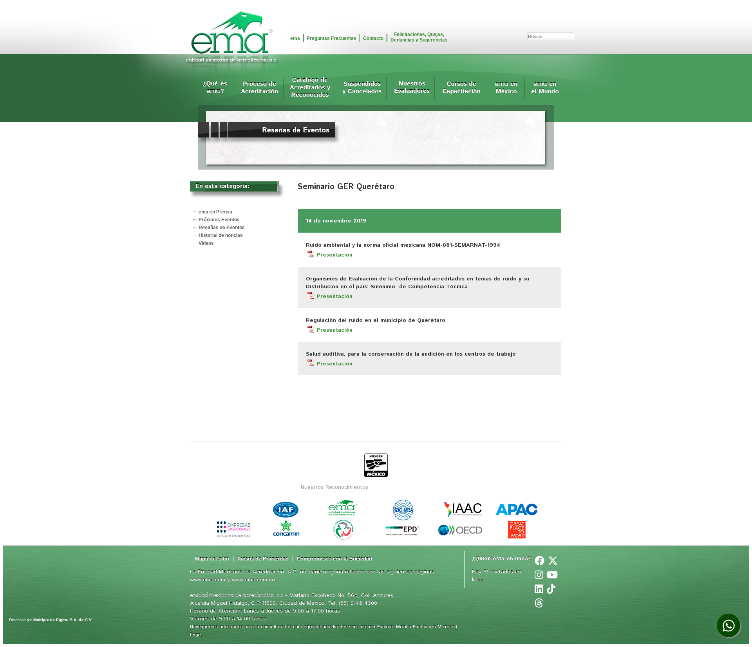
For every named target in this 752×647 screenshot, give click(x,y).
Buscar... (551, 29)
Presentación (334, 254)
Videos (206, 243)
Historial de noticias (221, 235)
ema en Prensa (215, 212)
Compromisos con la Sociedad (334, 559)
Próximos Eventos (219, 219)
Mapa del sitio (212, 559)
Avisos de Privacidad (263, 559)
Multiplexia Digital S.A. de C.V (62, 620)
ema (295, 38)
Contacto (373, 38)
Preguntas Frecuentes (331, 38)
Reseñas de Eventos (222, 227)
